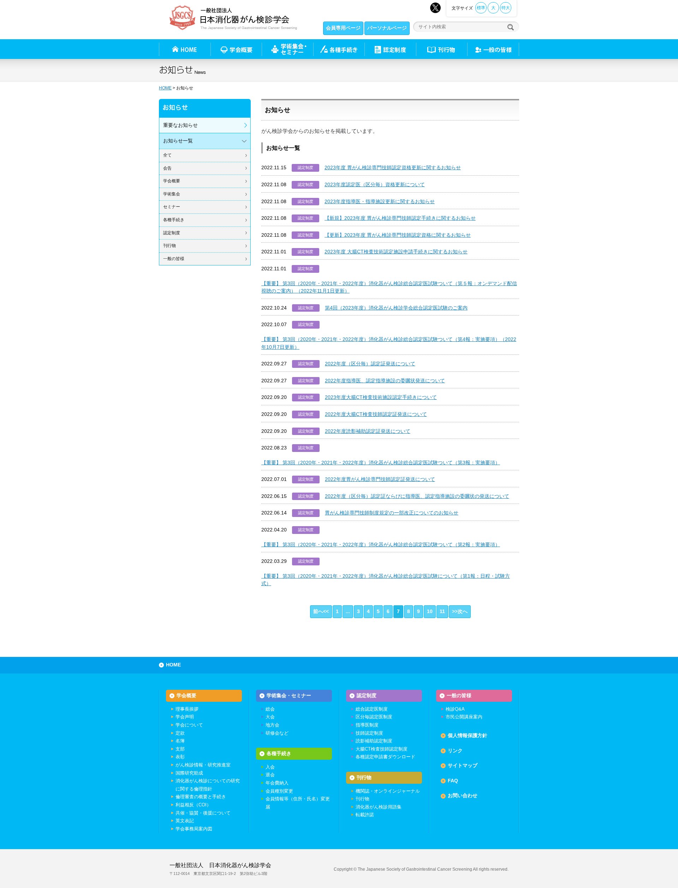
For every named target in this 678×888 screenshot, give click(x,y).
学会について (189, 725)
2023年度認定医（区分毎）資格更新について (375, 184)
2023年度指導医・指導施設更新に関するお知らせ (380, 201)
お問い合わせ (462, 795)
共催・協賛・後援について (203, 813)
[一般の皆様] (493, 49)
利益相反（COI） (193, 804)
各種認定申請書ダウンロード (385, 756)
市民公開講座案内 (464, 716)
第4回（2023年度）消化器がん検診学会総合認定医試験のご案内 (396, 308)
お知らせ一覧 (178, 140)
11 (442, 611)
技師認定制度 (369, 733)
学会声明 (185, 716)
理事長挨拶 (187, 709)
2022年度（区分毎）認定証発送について (370, 363)
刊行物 (441, 49)
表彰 (180, 756)
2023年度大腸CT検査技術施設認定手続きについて (381, 397)
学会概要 (171, 180)
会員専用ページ (343, 28)
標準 (481, 7)
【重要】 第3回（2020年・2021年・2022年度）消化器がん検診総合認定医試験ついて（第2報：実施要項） (380, 544)
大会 (270, 716)
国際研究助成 (189, 773)
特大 (505, 7)
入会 (270, 767)
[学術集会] (287, 49)
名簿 (180, 740)
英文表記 (185, 820)
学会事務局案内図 (194, 828)
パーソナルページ (387, 28)
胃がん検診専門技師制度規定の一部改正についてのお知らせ (391, 513)
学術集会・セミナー (289, 695)
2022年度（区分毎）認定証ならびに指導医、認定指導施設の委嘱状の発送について (417, 496)
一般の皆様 (173, 258)
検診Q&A (455, 709)
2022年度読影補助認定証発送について (367, 431)
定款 (180, 733)
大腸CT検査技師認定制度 (382, 749)
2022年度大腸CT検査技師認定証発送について (376, 414)
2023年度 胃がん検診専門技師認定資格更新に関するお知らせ (393, 167)
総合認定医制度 (372, 709)
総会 (270, 709)
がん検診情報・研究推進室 (203, 765)
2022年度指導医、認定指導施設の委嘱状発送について (385, 380)
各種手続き (338, 49)
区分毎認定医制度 (374, 716)
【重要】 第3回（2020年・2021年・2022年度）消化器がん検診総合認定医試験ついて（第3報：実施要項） (380, 462)
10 (430, 611)
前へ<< (321, 611)
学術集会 (171, 194)
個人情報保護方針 (467, 735)
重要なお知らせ (180, 125)
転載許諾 (365, 814)
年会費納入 (277, 783)
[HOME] (184, 49)
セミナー (171, 206)
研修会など (277, 733)
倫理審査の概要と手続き (201, 796)
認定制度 (390, 49)
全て (167, 155)
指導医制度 (367, 725)
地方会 (272, 725)
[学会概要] (236, 49)
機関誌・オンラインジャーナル (388, 791)
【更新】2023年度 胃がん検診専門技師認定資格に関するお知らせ (398, 235)
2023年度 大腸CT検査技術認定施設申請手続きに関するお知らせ (396, 251)
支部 (180, 749)
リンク (455, 750)
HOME (165, 88)
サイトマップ (462, 765)
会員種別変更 (279, 791)
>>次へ (460, 611)
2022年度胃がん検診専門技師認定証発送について (380, 479)
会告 (167, 168)
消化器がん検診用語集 (379, 807)
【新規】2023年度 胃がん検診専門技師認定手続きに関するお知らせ (400, 218)
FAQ (453, 780)
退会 (270, 774)
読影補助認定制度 (374, 740)
